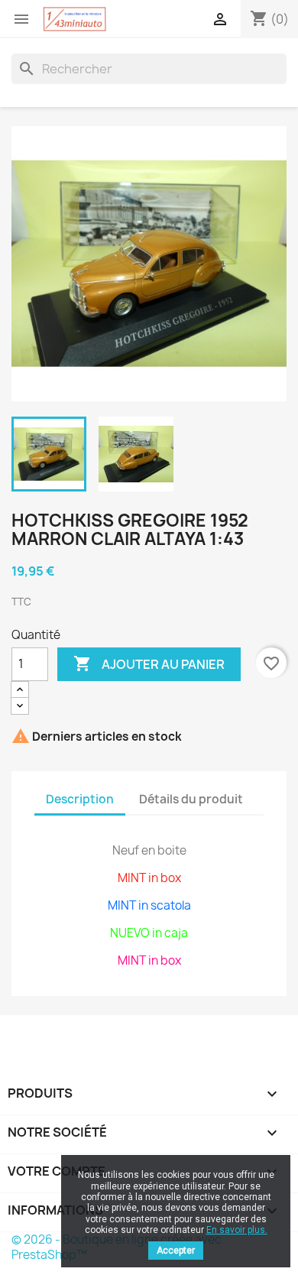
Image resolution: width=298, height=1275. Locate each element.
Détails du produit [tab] (191, 799)
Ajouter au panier (149, 663)
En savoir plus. (236, 1230)
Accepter (176, 1250)
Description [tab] (80, 799)
